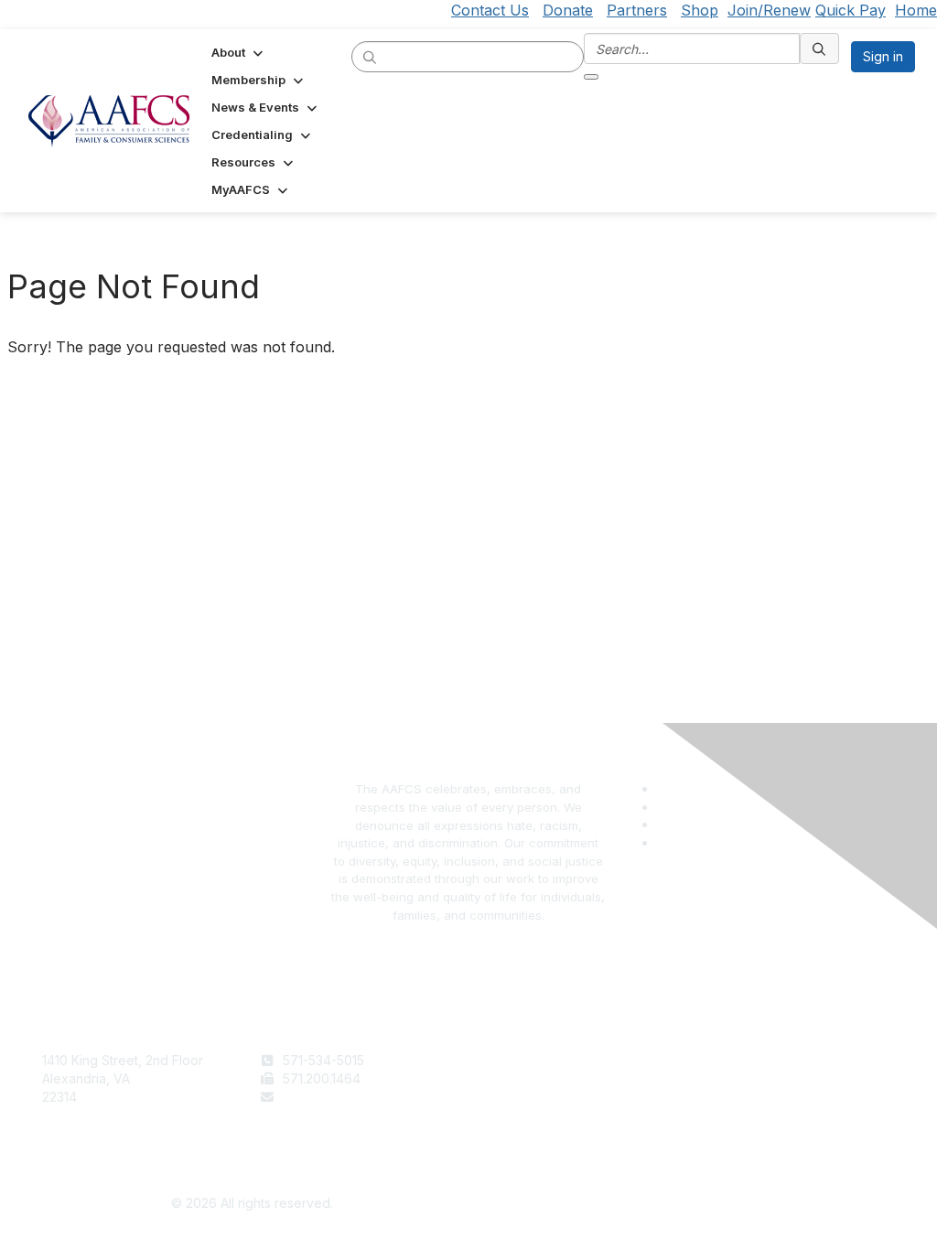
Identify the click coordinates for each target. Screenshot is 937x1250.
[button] (239, 52)
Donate (568, 10)
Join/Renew (769, 10)
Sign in (883, 56)
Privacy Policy (735, 1078)
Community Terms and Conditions (793, 1097)
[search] (370, 55)
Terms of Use (733, 1060)
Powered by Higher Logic (686, 1204)
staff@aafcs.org (330, 1097)
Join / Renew (515, 1060)
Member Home (520, 1132)
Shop (699, 10)
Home (916, 10)
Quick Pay (850, 10)
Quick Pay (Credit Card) (548, 1114)
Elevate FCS (512, 1097)
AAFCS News (515, 1078)
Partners (637, 10)
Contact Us (490, 10)
